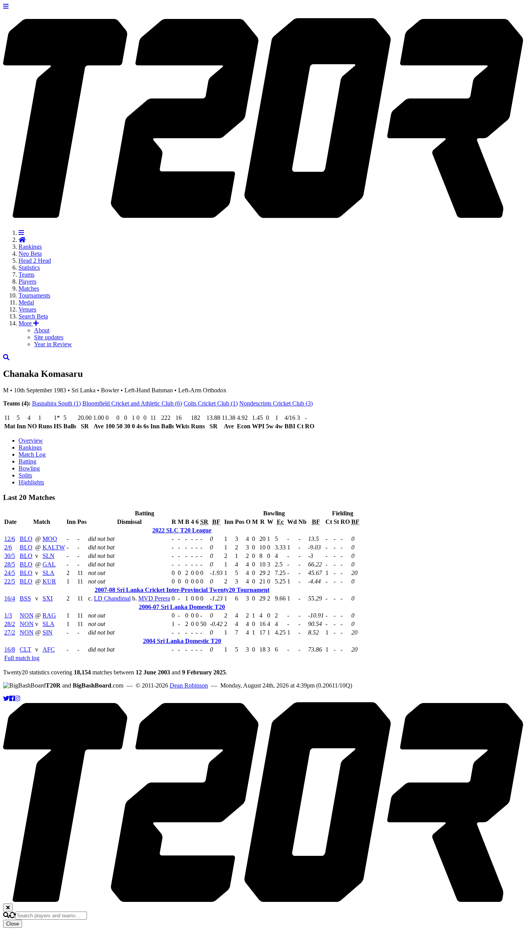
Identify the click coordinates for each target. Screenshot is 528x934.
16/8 (9, 649)
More (26, 323)
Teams (26, 274)
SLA (49, 573)
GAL (49, 564)
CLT (25, 649)
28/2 (9, 624)
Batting (27, 461)
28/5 (9, 564)
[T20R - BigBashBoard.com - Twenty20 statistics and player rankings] (264, 214)
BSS (25, 598)
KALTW (54, 547)
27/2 (9, 632)
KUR (49, 581)
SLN (49, 556)
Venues (27, 309)
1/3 (8, 615)
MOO (50, 538)
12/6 (9, 538)
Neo (30, 253)
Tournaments (34, 295)
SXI (48, 598)
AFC (49, 649)
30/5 (9, 556)
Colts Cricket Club (211, 403)
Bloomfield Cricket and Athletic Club (132, 403)
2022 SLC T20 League (181, 530)
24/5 (9, 573)
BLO (26, 538)
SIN (48, 632)
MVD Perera (154, 598)
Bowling (29, 468)
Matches (29, 288)
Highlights (31, 482)
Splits (25, 475)
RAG (49, 615)
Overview (31, 440)
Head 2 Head (35, 260)
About (41, 330)
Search (33, 316)
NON (27, 615)
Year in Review (53, 344)
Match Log (32, 454)
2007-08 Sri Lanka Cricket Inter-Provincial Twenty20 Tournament (182, 590)
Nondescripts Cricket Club (276, 403)
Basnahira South (56, 403)
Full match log (21, 658)
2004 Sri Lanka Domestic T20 (182, 641)
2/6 (8, 547)
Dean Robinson (189, 685)
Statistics (29, 267)
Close (12, 924)
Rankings (30, 246)
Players (27, 281)
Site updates (48, 337)
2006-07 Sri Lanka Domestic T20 (182, 607)
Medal (26, 302)
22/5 (9, 581)
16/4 (9, 598)
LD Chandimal (112, 598)
